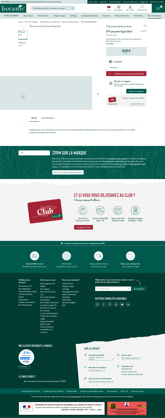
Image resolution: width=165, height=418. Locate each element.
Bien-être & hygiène (31, 22)
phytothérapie (120, 161)
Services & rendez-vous (130, 2)
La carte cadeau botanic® (49, 313)
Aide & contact (93, 2)
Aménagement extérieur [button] (89, 16)
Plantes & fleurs (67, 283)
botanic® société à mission (28, 291)
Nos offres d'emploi (25, 305)
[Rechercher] (72, 8)
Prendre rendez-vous (95, 370)
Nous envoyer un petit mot (130, 358)
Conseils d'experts (115, 2)
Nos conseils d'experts (47, 297)
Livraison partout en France (98, 264)
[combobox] (51, 8)
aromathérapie (108, 161)
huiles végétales (135, 164)
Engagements (144, 2)
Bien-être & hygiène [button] (154, 16)
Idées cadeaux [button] (28, 16)
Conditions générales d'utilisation (53, 391)
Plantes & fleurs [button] (43, 16)
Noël (63, 305)
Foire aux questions (46, 327)
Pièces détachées (112, 391)
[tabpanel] (82, 131)
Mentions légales (72, 391)
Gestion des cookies (137, 391)
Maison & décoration (69, 294)
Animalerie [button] (106, 16)
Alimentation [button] (138, 16)
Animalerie (66, 297)
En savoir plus (112, 104)
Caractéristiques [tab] (47, 118)
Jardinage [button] (73, 16)
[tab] (34, 118)
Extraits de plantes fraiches (70, 22)
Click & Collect (67, 264)
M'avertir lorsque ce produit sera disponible (129, 73)
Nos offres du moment (48, 308)
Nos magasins (45, 289)
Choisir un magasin (136, 91)
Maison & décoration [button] (122, 16)
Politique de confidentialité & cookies (91, 391)
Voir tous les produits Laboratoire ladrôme (68, 172)
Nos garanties (45, 300)
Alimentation (66, 300)
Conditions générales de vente (30, 391)
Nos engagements (25, 289)
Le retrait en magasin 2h (48, 305)
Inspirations (103, 2)
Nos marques (44, 310)
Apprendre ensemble (157, 2)
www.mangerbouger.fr (73, 396)
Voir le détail (110, 43)
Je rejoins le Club (136, 104)
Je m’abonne (139, 288)
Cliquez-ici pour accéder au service (99, 381)
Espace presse (23, 299)
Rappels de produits (47, 321)
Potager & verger (68, 286)
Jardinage (65, 289)
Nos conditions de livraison (49, 302)
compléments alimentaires (117, 158)
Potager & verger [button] (59, 16)
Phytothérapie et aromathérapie (50, 22)
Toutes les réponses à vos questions (97, 358)
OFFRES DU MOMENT (11, 16)
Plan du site (124, 391)
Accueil (21, 22)
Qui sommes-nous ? (25, 286)
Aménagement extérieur (70, 292)
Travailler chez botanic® (27, 302)
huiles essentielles (121, 164)
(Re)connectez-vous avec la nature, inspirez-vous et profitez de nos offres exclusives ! (114, 281)
